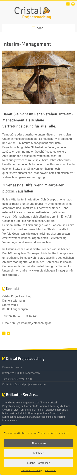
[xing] (73, 4)
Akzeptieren (39, 443)
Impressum (50, 470)
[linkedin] (68, 4)
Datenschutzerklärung (31, 470)
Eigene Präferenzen (38, 462)
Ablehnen (38, 453)
